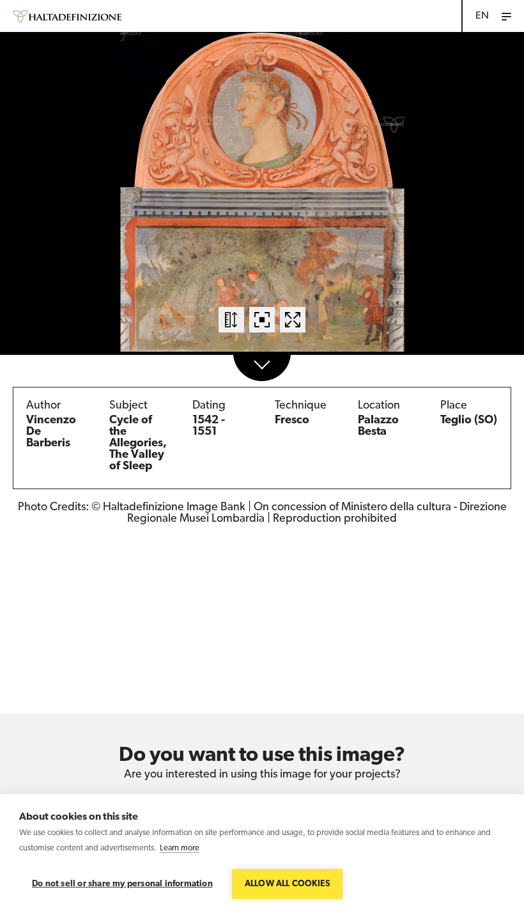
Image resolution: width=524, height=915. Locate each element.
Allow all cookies (287, 884)
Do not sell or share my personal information (122, 884)
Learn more (179, 848)
